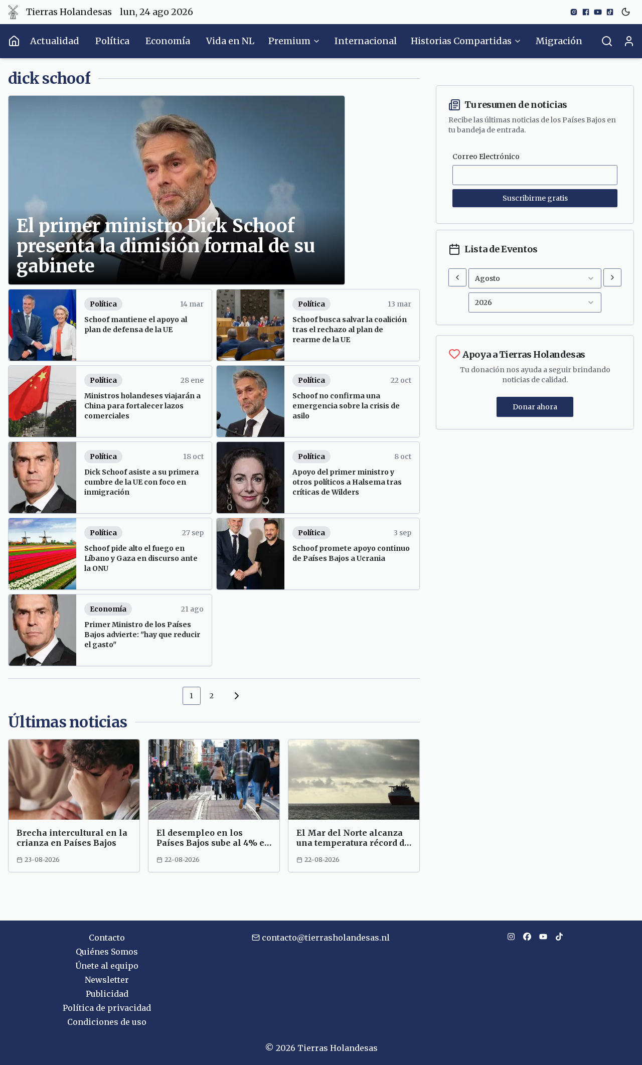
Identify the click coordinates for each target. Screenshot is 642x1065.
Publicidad (107, 994)
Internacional (366, 41)
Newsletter (107, 980)
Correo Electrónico (486, 156)
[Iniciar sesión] (629, 41)
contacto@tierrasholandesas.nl (326, 938)
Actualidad (54, 41)
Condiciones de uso (106, 1022)
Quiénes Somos (107, 952)
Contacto (107, 938)
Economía (167, 41)
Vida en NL (230, 41)
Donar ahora (535, 406)
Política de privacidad (107, 1008)
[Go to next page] (235, 696)
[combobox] (534, 278)
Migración (559, 41)
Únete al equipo (106, 966)
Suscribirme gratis (535, 198)
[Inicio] (14, 41)
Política (112, 41)
